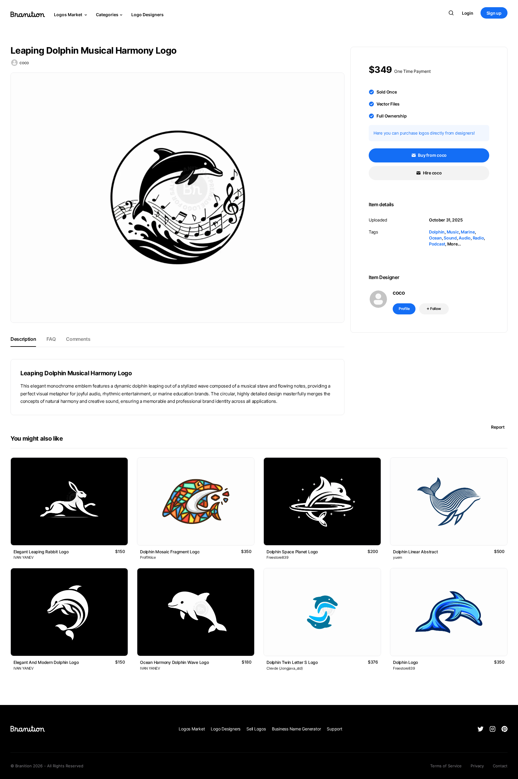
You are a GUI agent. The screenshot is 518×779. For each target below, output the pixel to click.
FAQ (50, 339)
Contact (500, 765)
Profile (404, 308)
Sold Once (387, 91)
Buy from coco (432, 155)
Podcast (437, 243)
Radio (478, 237)
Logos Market (68, 14)
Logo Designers (147, 14)
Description (23, 339)
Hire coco (432, 172)
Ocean (435, 237)
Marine (468, 231)
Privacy (477, 765)
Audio (465, 237)
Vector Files (388, 103)
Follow (435, 308)
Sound (450, 237)
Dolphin (437, 231)
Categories (107, 14)
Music (453, 231)
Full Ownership (392, 115)
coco (24, 62)
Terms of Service (446, 765)
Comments (78, 339)
